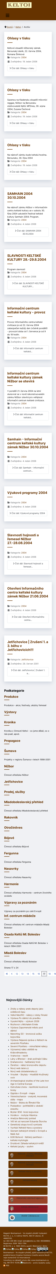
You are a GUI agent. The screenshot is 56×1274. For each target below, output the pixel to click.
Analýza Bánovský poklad (23, 1118)
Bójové (9, 838)
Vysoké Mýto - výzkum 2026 (24, 1021)
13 (22, 973)
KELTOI (49, 1252)
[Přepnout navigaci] (7, 15)
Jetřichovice (27, 659)
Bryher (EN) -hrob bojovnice (24, 1112)
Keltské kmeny (30, 1180)
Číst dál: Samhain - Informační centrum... (29, 469)
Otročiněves (13, 827)
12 (17, 973)
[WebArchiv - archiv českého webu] (35, 1263)
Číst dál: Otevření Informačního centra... (28, 618)
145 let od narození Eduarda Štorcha (28, 1121)
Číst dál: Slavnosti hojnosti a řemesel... (28, 565)
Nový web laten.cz (19, 1068)
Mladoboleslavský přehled (23, 802)
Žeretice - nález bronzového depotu (28, 1065)
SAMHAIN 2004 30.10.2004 (20, 196)
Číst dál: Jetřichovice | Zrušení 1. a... (28, 672)
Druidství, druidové (30, 1189)
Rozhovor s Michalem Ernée (24, 1024)
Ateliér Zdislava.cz (30, 1215)
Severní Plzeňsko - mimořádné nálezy (29, 1046)
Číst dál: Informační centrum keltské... (28, 350)
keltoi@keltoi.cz (29, 1241)
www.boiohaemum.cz (40, 1260)
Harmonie (11, 884)
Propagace (12, 741)
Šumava (10, 751)
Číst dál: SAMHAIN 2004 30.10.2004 (28, 232)
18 (49, 973)
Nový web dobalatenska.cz (23, 1071)
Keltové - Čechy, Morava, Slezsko (30, 1154)
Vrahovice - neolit (19, 1055)
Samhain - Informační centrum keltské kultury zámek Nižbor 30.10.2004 (27, 443)
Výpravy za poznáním (20, 902)
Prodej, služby (14, 792)
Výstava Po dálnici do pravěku (25, 1018)
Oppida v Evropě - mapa (22, 1093)
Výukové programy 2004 (27, 493)
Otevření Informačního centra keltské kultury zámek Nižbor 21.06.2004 (27, 592)
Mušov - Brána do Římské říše (25, 1102)
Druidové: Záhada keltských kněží (27, 1143)
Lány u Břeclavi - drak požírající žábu (28, 1059)
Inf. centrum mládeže (20, 916)
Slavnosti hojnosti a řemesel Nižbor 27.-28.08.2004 (23, 539)
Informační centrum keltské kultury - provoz (26, 310)
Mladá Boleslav (15, 953)
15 (33, 973)
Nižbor (9, 766)
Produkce (11, 696)
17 (44, 973)
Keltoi (45, 1246)
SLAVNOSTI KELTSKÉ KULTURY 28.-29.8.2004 (26, 257)
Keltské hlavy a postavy (30, 1171)
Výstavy (10, 712)
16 (39, 973)
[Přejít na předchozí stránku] (12, 973)
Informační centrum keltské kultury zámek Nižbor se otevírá (25, 377)
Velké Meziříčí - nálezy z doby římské (28, 1015)
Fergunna (11, 853)
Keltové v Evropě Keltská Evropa (30, 1163)
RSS (7, 1265)
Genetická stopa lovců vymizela (26, 1124)
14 (28, 973)
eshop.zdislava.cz (30, 1207)
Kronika (10, 722)
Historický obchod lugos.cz (30, 1198)
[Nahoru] (51, 1269)
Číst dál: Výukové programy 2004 (28, 513)
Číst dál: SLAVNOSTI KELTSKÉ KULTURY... (29, 285)
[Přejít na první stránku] (7, 973)
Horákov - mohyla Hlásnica (23, 1115)
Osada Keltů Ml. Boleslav (22, 934)
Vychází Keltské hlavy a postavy (26, 1127)
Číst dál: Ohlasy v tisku (22, 68)
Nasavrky (11, 869)
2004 (23, 57)
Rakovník (11, 817)
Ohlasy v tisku (18, 38)
